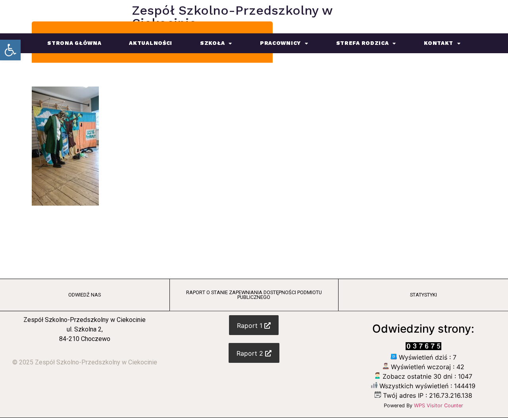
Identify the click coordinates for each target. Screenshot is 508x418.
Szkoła (212, 43)
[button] (10, 50)
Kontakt (438, 43)
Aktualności (150, 43)
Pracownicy (280, 43)
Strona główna (74, 43)
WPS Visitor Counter (438, 405)
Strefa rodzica (362, 43)
